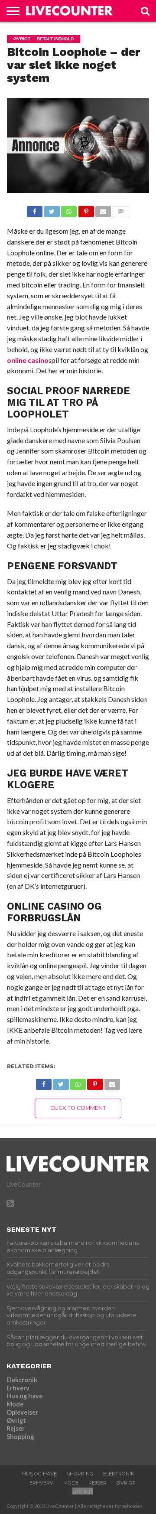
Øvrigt (16, 1420)
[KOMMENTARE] (120, 209)
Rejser (15, 1428)
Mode (14, 1404)
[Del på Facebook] (34, 209)
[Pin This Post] (86, 209)
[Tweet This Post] (51, 209)
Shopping (20, 1436)
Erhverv (17, 1388)
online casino (28, 360)
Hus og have (24, 1396)
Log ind (82, 1492)
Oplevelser (22, 1412)
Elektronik (21, 1379)
